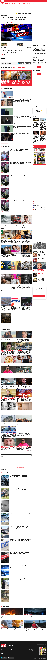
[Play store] (21, 63)
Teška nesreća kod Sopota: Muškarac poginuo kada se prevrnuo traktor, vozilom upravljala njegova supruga (20, 489)
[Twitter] (45, 644)
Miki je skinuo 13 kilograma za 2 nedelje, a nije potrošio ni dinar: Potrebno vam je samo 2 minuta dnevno (11, 629)
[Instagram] (40, 644)
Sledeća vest (28, 47)
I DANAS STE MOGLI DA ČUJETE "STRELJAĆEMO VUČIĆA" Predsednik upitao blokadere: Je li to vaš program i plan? (22, 126)
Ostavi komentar (20, 467)
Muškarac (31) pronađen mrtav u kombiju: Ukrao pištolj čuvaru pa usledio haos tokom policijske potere (20, 514)
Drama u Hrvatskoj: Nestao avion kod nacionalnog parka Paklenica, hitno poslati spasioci (19, 553)
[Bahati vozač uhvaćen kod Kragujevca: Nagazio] (5, 532)
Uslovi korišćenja (32, 653)
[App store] (28, 63)
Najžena (28, 3)
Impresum (31, 651)
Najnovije (2, 3)
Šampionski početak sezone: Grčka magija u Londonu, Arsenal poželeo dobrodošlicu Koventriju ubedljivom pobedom (34, 629)
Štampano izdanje (36, 146)
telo (2, 143)
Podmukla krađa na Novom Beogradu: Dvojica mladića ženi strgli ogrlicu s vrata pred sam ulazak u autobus (20, 540)
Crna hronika (4, 15)
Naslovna (6, 3)
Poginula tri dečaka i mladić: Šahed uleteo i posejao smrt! (39, 53)
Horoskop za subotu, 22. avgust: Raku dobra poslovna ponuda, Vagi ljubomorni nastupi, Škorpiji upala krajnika (39, 50)
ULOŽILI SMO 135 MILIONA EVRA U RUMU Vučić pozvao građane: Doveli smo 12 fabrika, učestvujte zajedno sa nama (22, 117)
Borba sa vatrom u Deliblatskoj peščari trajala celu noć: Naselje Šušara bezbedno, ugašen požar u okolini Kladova (43, 126)
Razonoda (24, 3)
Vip (21, 3)
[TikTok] (42, 644)
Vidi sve (39, 66)
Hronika (15, 3)
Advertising (31, 650)
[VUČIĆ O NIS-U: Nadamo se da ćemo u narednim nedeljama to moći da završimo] (7, 94)
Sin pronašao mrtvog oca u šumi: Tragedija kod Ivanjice (20, 175)
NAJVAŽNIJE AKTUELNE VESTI (19, 67)
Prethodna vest (4, 47)
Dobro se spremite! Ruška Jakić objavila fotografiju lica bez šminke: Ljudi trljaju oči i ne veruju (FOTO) (36, 139)
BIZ (12, 3)
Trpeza (32, 3)
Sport (19, 3)
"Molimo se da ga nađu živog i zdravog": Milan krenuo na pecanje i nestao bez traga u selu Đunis (20, 579)
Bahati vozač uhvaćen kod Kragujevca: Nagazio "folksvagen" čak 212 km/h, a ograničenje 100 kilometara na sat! (19, 527)
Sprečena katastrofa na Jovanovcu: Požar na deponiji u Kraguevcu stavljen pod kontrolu (39, 63)
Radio (35, 3)
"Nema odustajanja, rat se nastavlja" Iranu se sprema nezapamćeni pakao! (39, 60)
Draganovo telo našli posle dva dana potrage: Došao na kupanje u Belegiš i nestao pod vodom (20, 163)
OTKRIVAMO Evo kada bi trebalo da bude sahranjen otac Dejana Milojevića (27, 44)
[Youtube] (43, 644)
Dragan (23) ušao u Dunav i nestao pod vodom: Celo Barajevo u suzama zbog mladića (20, 188)
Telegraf (2, 54)
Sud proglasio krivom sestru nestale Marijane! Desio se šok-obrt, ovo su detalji (43, 138)
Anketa (34, 285)
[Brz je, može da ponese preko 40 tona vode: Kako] (36, 119)
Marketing (31, 649)
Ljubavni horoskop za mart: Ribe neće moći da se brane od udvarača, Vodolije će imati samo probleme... (12, 44)
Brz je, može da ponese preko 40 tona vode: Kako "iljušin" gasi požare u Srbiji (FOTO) (36, 125)
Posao (30, 654)
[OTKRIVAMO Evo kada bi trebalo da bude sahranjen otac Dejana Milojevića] (20, 44)
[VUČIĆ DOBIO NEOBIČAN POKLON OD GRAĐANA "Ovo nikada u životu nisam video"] (7, 137)
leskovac (6, 143)
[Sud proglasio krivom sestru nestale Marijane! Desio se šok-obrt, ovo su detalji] (43, 133)
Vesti (10, 3)
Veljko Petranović (11, 22)
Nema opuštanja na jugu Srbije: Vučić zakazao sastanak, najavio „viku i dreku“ (19, 150)
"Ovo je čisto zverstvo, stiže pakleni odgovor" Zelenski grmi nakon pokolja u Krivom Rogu (39, 57)
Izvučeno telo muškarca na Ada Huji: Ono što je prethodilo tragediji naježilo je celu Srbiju (19, 201)
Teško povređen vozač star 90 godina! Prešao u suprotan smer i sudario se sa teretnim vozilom (19, 476)
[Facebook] (38, 644)
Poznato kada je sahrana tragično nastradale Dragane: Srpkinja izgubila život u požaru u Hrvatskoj (20, 501)
